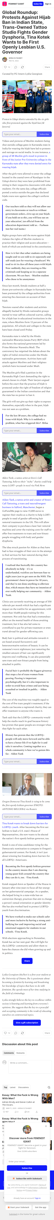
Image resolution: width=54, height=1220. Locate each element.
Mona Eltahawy (16, 58)
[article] (27, 1103)
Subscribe (38, 4)
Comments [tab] (9, 1053)
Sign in (48, 4)
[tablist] (14, 1053)
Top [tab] (5, 1087)
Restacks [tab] (20, 1053)
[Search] (49, 1087)
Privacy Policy (31, 1190)
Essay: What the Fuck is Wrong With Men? (20, 1097)
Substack (13, 1214)
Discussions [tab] (23, 1087)
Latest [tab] (13, 1087)
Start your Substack (19, 1207)
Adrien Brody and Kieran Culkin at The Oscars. (18, 1103)
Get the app (40, 1207)
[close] (46, 1126)
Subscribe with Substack (29, 1178)
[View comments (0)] (16, 67)
